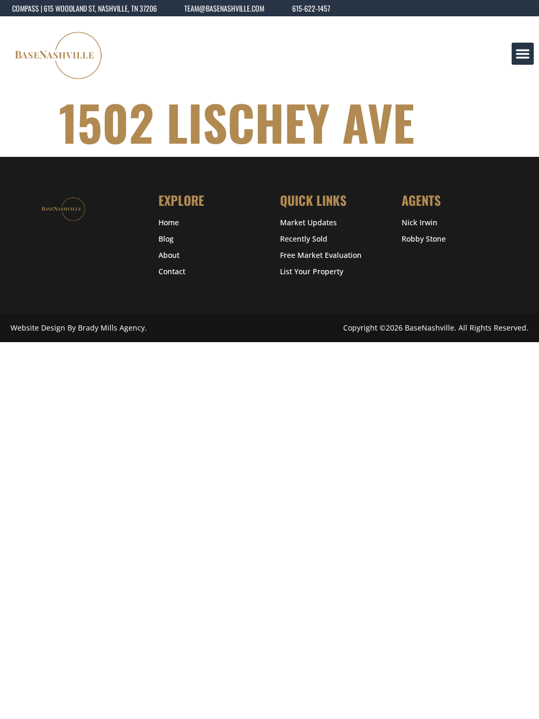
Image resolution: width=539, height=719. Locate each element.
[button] (523, 54)
